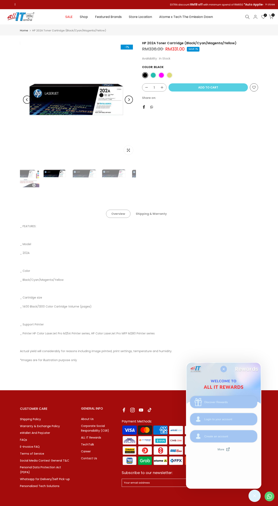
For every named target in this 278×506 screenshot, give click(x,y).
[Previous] (27, 100)
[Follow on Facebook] (124, 410)
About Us (87, 419)
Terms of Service (32, 454)
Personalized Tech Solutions (39, 486)
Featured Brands (108, 16)
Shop (84, 16)
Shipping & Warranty (151, 214)
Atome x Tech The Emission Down (186, 16)
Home (24, 30)
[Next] (129, 100)
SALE (69, 16)
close (9, 4)
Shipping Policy (30, 419)
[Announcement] (139, 4)
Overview (118, 214)
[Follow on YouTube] (141, 410)
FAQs (23, 440)
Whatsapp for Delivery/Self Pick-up (45, 479)
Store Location (140, 16)
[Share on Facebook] (144, 107)
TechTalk (87, 444)
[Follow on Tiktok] (149, 410)
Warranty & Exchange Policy (40, 426)
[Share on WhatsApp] (151, 107)
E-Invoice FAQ (30, 447)
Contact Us (89, 458)
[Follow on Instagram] (132, 410)
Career (86, 451)
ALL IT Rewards (91, 437)
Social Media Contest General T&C (44, 461)
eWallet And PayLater (35, 433)
